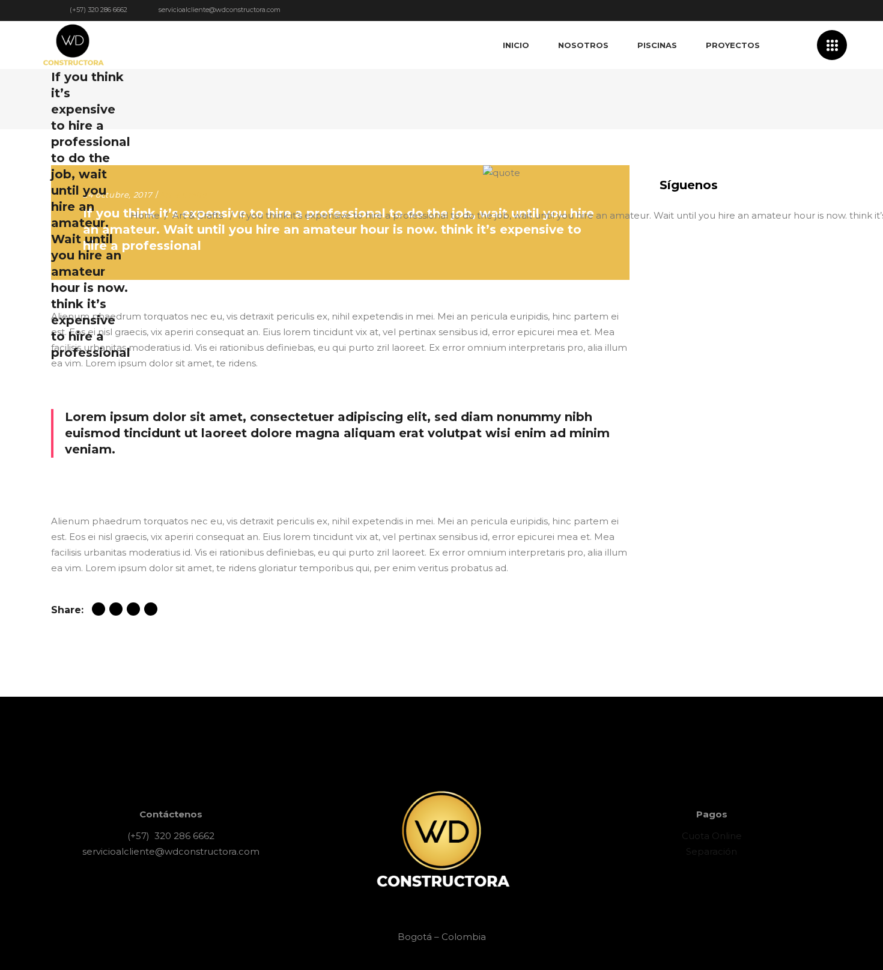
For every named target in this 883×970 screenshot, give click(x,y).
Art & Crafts (197, 215)
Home (145, 215)
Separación (711, 851)
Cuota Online (712, 835)
